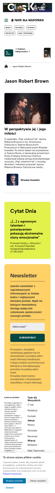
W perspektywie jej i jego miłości (25, 131)
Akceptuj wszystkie (14, 481)
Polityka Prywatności (12, 474)
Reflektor (10, 33)
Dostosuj (10, 487)
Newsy (8, 28)
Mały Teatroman (25, 33)
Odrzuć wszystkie (38, 481)
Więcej (31, 440)
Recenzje (19, 28)
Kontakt (32, 416)
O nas (31, 404)
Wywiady (31, 28)
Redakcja (32, 410)
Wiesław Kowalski (30, 180)
